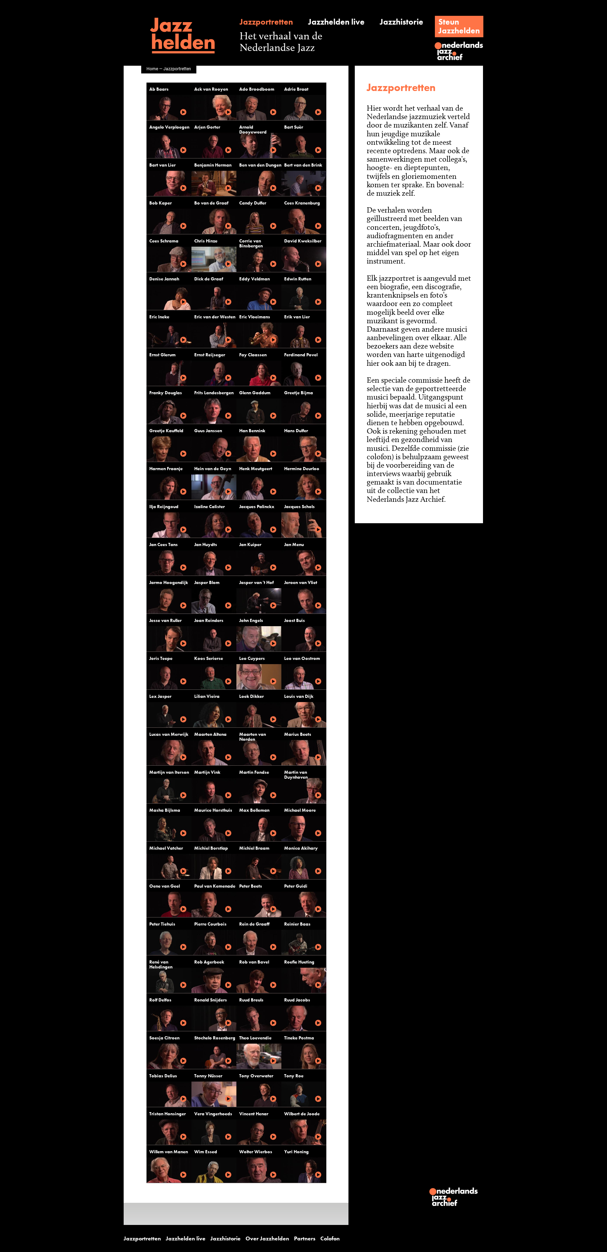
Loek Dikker (251, 696)
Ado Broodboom (256, 89)
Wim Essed (205, 1152)
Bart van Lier (162, 165)
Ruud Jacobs (297, 1000)
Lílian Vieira (207, 696)
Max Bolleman (254, 810)
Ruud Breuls (251, 1000)
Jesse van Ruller (165, 620)
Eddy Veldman (254, 279)
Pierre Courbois (210, 924)
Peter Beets (250, 886)
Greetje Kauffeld (166, 431)
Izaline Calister (209, 507)
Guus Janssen (208, 431)
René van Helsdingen (160, 964)
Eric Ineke (159, 317)
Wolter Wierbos (255, 1152)
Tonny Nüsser (208, 1076)
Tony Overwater (256, 1076)
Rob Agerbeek (209, 962)
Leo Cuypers (252, 658)
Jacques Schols (299, 507)
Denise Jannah (164, 279)
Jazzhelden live (336, 22)
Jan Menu (294, 544)
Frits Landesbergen (214, 393)
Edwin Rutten (297, 279)
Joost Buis (294, 620)
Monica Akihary (301, 848)
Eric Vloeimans (254, 317)
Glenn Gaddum (254, 393)
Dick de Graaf (208, 279)
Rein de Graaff (254, 924)
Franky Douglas (165, 393)
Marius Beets (297, 734)
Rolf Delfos (160, 1000)
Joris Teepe (160, 658)
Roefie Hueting (299, 962)
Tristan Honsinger (167, 1114)
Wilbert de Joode (302, 1114)
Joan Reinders (208, 620)
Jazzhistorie (401, 22)
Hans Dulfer (296, 431)
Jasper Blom (207, 582)
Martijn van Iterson (169, 772)
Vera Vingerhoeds (213, 1114)
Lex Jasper (160, 696)
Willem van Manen (168, 1152)
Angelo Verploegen (169, 127)
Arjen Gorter (207, 127)
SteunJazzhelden (459, 26)
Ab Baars (159, 89)
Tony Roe (294, 1076)
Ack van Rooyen (211, 89)
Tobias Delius (163, 1076)
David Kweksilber (302, 241)
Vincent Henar (253, 1114)
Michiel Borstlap (211, 848)
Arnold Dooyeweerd (253, 129)
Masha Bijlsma (164, 810)
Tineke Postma (299, 1038)
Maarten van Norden (252, 736)
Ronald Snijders (210, 1000)
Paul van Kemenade (214, 886)
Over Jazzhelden (267, 1238)
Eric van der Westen (214, 317)
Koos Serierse (208, 658)
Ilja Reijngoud (163, 507)
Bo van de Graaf (211, 203)
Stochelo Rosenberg (214, 1038)
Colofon (330, 1238)
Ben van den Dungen (260, 165)
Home (152, 68)
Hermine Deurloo (301, 469)
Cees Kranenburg (302, 203)
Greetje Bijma (298, 393)
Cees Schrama (163, 241)
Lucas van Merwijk (168, 734)
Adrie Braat (296, 89)
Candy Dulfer (252, 203)
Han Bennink (252, 431)
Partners (304, 1238)
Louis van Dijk (298, 696)
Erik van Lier (297, 317)
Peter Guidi (295, 886)
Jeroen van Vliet (300, 582)
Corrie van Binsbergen (251, 243)
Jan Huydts (205, 544)
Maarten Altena (210, 734)
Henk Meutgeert (255, 469)
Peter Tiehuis (162, 924)
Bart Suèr (293, 127)
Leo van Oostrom (302, 658)
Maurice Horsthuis (213, 810)
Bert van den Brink (303, 165)
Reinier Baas (297, 924)
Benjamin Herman (212, 165)
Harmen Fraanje (166, 469)
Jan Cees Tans (163, 544)
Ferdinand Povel (301, 355)
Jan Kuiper (250, 544)
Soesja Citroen (164, 1038)
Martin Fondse (254, 772)
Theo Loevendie (255, 1038)
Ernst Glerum (162, 355)
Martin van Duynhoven (296, 774)
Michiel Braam (254, 848)
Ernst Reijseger (209, 355)
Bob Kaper (160, 203)
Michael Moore (300, 810)
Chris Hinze (205, 241)
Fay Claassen (253, 355)
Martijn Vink (207, 772)
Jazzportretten (266, 22)
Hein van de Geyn (212, 469)
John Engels (251, 620)
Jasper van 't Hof (256, 582)
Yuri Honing (296, 1152)
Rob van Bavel (254, 962)
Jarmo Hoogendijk (168, 582)
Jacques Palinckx (256, 507)
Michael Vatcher (166, 848)
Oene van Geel (164, 886)
